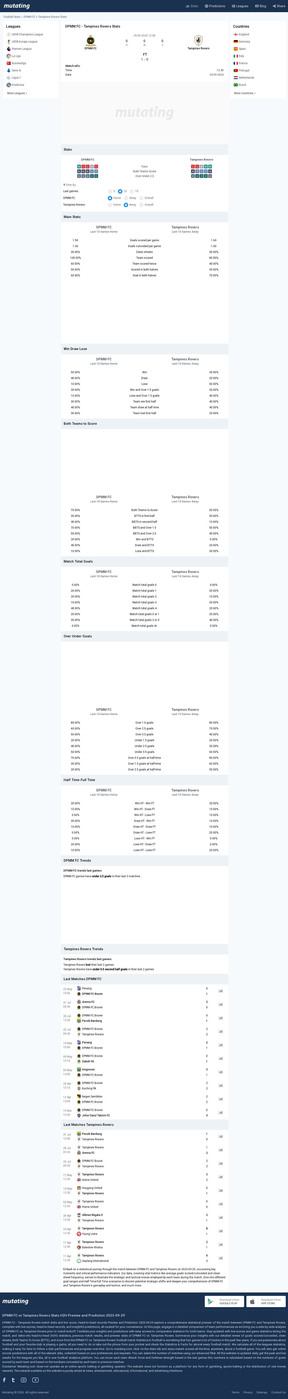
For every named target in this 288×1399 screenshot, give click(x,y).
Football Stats (12, 16)
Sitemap (261, 1392)
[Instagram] (27, 1380)
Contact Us (278, 1392)
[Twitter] (16, 1380)
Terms (235, 1392)
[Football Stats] (17, 6)
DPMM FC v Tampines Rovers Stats (45, 16)
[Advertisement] (144, 112)
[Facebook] (6, 1380)
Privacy (247, 1392)
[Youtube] (37, 1380)
